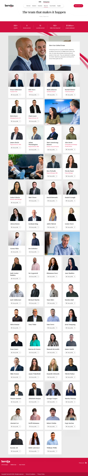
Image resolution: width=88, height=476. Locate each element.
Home (40, 16)
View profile (15, 94)
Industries (40, 5)
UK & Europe (4, 464)
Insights (59, 5)
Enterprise (46, 2)
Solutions (34, 5)
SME (40, 2)
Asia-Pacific (22, 464)
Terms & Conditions (30, 474)
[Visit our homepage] (9, 5)
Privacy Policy (41, 474)
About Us (46, 5)
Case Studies (53, 5)
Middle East (13, 464)
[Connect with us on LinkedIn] (86, 463)
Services (28, 5)
